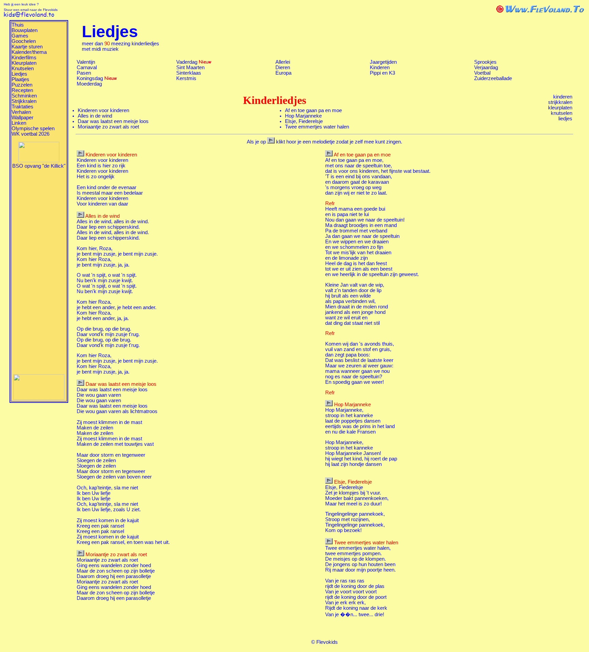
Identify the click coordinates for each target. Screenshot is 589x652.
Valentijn (86, 62)
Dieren (282, 67)
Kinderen (380, 67)
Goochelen (24, 41)
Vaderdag (186, 62)
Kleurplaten (24, 63)
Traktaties (22, 106)
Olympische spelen (33, 128)
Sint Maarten (190, 67)
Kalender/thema (29, 52)
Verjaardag (486, 67)
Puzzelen (22, 85)
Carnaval (87, 67)
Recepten (22, 90)
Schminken (24, 95)
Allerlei (282, 62)
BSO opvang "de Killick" (38, 166)
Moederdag (89, 84)
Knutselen (23, 68)
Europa (283, 73)
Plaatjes (20, 79)
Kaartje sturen (27, 46)
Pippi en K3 (382, 73)
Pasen (84, 73)
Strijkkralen (24, 101)
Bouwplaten (24, 30)
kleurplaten (560, 107)
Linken (19, 123)
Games (20, 36)
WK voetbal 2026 (30, 134)
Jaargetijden (383, 62)
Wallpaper (22, 117)
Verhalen (21, 112)
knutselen (561, 113)
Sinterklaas (188, 73)
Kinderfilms (24, 57)
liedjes (565, 118)
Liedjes (19, 74)
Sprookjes (485, 62)
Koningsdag (90, 78)
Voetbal (482, 73)
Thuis (18, 25)
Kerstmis (186, 78)
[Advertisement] (39, 271)
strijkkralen (560, 102)
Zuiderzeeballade (493, 78)
